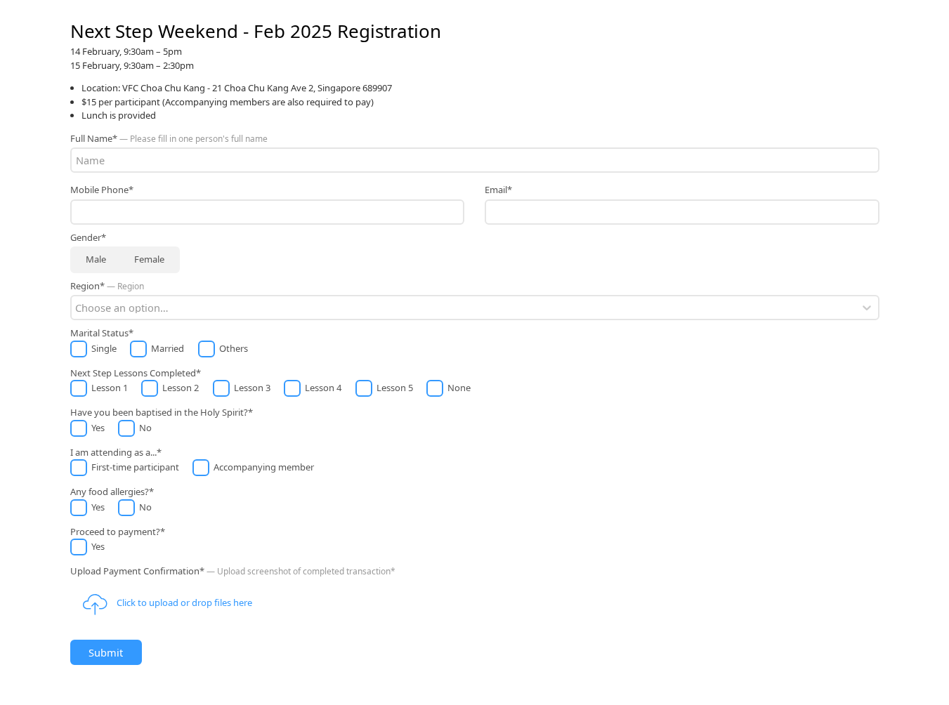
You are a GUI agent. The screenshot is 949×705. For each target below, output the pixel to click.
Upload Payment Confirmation (232, 587)
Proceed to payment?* (117, 531)
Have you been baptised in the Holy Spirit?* (161, 412)
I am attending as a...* (116, 452)
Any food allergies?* (112, 491)
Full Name (169, 138)
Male (96, 259)
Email (498, 189)
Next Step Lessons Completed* (135, 373)
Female (149, 259)
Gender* (88, 237)
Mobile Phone (101, 189)
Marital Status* (101, 333)
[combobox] (76, 307)
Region (119, 297)
